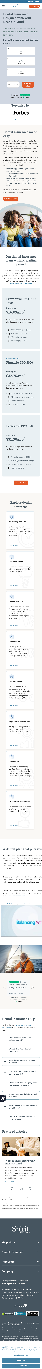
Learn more (13, 545)
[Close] (39, 1344)
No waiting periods (14, 169)
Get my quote (10, 199)
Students (27, 904)
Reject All (21, 1360)
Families (14, 904)
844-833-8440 (34, 1)
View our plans (36, 6)
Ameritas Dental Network (21, 284)
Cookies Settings (21, 1355)
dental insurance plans (16, 896)
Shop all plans (21, 482)
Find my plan (28, 85)
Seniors (20, 904)
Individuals (6, 904)
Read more (9, 1182)
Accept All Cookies (21, 1366)
